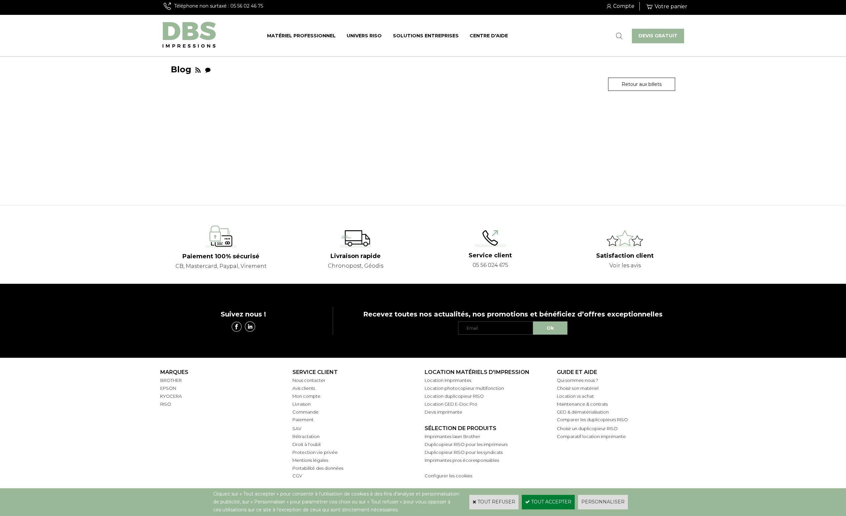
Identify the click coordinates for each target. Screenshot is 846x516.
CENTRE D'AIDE (489, 36)
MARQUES (174, 372)
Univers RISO (364, 36)
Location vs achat (575, 396)
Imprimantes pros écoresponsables (462, 460)
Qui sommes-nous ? (577, 380)
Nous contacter (309, 380)
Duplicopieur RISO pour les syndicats (464, 452)
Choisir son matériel (577, 388)
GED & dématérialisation (583, 412)
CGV (297, 475)
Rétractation (306, 436)
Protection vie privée (315, 452)
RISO (165, 404)
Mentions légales (310, 460)
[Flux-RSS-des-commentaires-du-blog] (208, 69)
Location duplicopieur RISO (454, 396)
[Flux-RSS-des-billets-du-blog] (198, 69)
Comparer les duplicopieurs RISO (592, 419)
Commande (305, 412)
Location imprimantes (448, 380)
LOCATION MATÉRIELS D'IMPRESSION (477, 372)
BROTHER (171, 380)
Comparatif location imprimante (591, 436)
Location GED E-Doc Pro (451, 404)
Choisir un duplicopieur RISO (587, 428)
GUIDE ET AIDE (577, 372)
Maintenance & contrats (582, 404)
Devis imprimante (443, 412)
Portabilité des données (317, 468)
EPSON (168, 388)
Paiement (303, 419)
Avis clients (303, 388)
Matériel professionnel (301, 36)
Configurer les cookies (448, 475)
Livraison (301, 404)
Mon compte (306, 396)
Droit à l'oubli (306, 444)
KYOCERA (171, 396)
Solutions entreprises (426, 36)
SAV (296, 428)
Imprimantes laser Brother (452, 436)
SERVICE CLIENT (315, 372)
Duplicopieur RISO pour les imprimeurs (466, 444)
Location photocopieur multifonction (464, 388)
